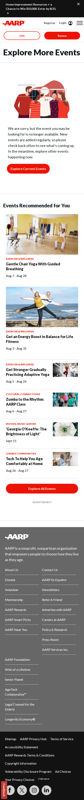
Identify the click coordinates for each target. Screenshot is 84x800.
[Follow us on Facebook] (10, 790)
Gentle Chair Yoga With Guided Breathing (33, 266)
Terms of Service (61, 739)
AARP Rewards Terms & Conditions (29, 755)
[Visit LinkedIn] (46, 790)
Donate (10, 580)
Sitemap (10, 739)
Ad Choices (63, 771)
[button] (79, 23)
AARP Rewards (15, 610)
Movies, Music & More (21, 423)
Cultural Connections (23, 394)
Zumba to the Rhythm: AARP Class (25, 401)
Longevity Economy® (20, 719)
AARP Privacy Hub (33, 739)
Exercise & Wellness (20, 258)
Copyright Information (20, 763)
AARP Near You (16, 629)
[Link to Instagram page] (34, 790)
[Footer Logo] (42, 537)
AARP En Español (54, 580)
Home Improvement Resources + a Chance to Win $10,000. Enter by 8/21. (31, 6)
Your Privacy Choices (19, 779)
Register (49, 23)
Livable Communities (21, 453)
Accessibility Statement (21, 747)
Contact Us (50, 570)
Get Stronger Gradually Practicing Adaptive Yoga (27, 372)
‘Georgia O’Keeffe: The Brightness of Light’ (26, 431)
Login (62, 22)
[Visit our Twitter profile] (22, 790)
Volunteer (12, 590)
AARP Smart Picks (18, 620)
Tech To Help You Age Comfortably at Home (24, 461)
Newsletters (50, 590)
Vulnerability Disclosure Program (28, 771)
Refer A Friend (52, 600)
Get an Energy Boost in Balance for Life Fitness (39, 339)
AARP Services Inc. (55, 649)
